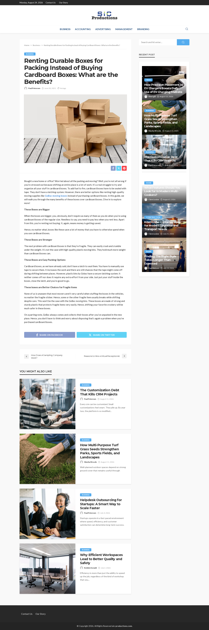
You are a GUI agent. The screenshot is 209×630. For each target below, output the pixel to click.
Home (148, 183)
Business (65, 29)
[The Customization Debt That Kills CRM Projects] (47, 404)
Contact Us (51, 2)
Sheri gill (152, 96)
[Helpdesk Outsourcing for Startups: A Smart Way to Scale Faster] (47, 514)
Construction (153, 217)
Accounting (83, 29)
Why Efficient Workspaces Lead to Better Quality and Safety (101, 559)
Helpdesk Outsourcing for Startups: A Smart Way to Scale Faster (101, 504)
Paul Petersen (34, 88)
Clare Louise (153, 199)
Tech (148, 80)
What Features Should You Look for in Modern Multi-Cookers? (162, 191)
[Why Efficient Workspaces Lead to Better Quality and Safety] (47, 569)
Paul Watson (153, 268)
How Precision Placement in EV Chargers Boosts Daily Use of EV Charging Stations (163, 88)
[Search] (186, 29)
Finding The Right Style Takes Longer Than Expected (160, 260)
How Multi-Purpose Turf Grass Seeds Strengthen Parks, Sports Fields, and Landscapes (100, 451)
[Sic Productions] (104, 15)
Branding (143, 29)
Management (124, 29)
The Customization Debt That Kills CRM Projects (99, 392)
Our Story (63, 2)
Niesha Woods (90, 462)
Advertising (103, 29)
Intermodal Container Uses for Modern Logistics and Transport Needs (162, 225)
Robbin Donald (90, 568)
